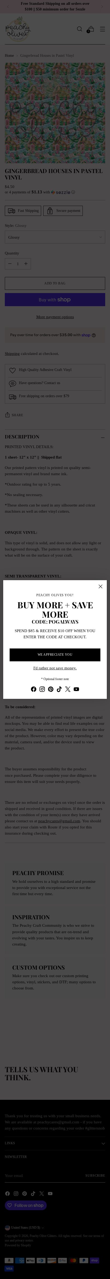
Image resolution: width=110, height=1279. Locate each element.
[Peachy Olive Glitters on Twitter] (68, 690)
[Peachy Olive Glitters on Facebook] (33, 690)
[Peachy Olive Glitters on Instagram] (42, 690)
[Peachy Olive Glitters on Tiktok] (59, 690)
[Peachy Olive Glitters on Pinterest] (51, 690)
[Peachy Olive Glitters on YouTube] (76, 690)
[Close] (100, 586)
